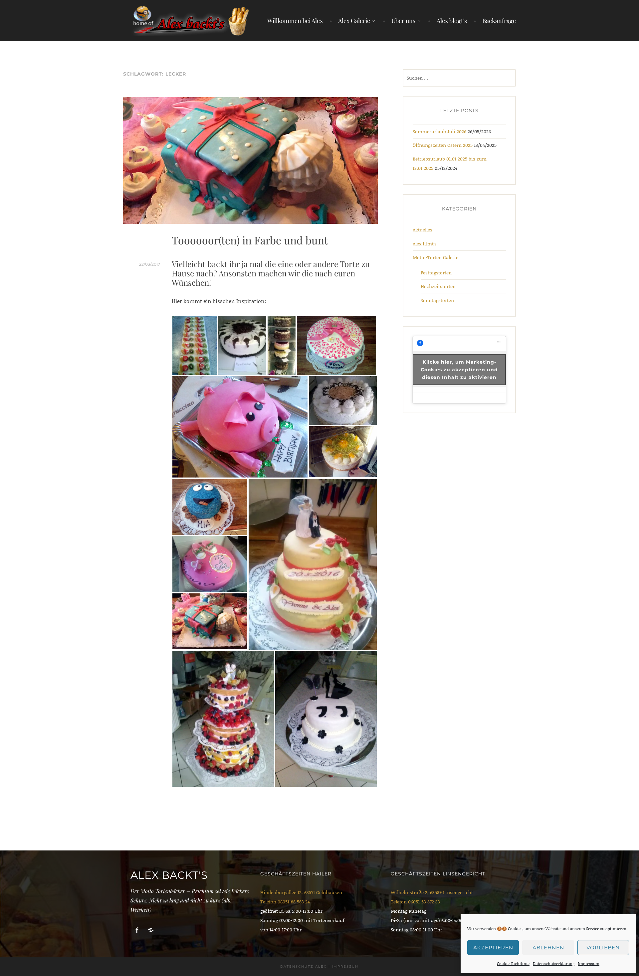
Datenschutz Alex (303, 966)
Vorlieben (603, 947)
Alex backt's (169, 875)
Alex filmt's (425, 243)
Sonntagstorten (437, 300)
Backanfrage (499, 21)
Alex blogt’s (452, 21)
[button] (194, 345)
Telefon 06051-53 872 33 (415, 901)
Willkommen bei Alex (295, 21)
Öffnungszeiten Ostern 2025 (443, 145)
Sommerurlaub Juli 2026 (439, 131)
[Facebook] (136, 930)
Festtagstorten (436, 272)
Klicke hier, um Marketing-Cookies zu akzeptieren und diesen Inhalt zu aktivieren (459, 369)
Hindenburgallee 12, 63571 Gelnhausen (301, 892)
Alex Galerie (354, 21)
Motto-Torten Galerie (435, 257)
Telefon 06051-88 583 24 (285, 901)
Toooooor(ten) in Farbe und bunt (250, 240)
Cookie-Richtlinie (513, 963)
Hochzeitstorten (438, 286)
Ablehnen (548, 947)
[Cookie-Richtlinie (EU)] (150, 930)
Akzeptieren (493, 947)
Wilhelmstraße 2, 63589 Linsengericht (432, 892)
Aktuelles (422, 229)
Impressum (588, 963)
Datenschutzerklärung (553, 963)
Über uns (403, 21)
